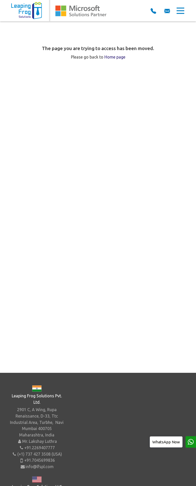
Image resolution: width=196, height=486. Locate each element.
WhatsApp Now (166, 442)
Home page (114, 57)
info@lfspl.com (40, 466)
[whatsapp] (191, 442)
